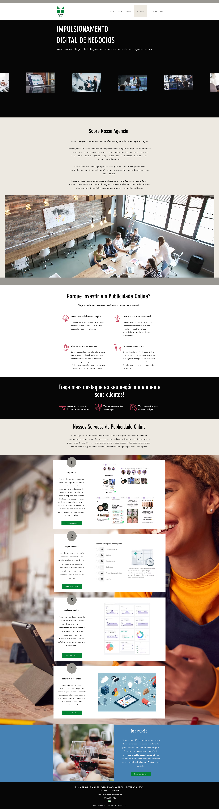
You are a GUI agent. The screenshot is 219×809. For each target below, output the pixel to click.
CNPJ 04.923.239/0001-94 (109, 790)
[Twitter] (109, 801)
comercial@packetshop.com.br (142, 755)
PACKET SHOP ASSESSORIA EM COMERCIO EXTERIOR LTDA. (109, 787)
